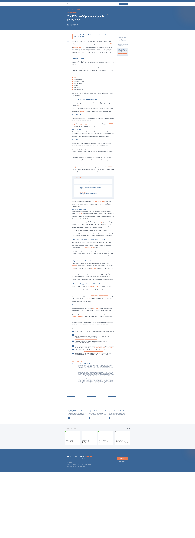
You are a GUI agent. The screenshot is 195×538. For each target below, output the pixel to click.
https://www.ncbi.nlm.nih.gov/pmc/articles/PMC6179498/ (86, 339)
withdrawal (79, 256)
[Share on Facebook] (68, 40)
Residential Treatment (77, 466)
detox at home (94, 268)
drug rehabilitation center (85, 54)
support (92, 307)
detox (73, 268)
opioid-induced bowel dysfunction (92, 155)
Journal (68, 9)
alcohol (95, 135)
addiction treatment (96, 308)
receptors (101, 222)
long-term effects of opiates (88, 247)
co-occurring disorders (103, 295)
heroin (79, 105)
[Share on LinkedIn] (68, 38)
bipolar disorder (89, 298)
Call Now (121, 53)
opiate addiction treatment (94, 286)
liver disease (80, 135)
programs (103, 313)
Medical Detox (69, 466)
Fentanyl (75, 77)
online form (82, 325)
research (80, 213)
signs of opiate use (83, 111)
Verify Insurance (70, 467)
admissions (94, 325)
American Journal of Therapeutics (98, 201)
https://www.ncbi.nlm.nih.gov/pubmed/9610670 (84, 356)
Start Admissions (122, 461)
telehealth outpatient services (78, 316)
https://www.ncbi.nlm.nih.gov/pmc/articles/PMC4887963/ (86, 343)
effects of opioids (77, 92)
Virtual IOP (85, 466)
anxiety (104, 296)
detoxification (75, 265)
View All (128, 428)
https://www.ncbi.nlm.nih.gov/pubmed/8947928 (93, 351)
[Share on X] (68, 36)
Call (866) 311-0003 (122, 458)
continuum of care (88, 288)
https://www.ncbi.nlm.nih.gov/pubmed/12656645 (103, 347)
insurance (96, 320)
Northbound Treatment (78, 47)
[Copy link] (68, 42)
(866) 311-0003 (189, 535)
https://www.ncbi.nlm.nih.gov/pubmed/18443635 (87, 332)
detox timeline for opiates (95, 274)
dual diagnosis (94, 295)
